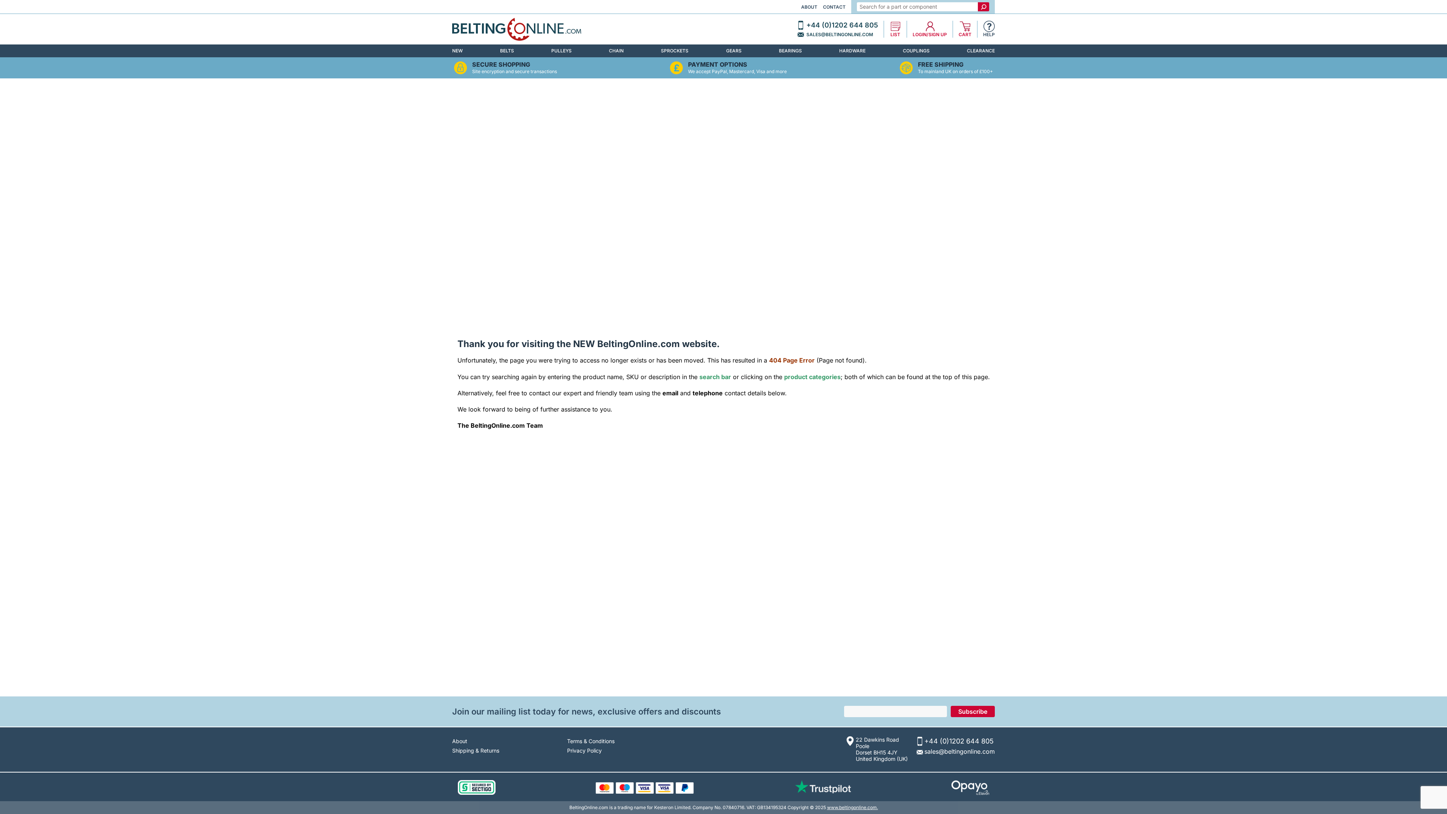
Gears (734, 51)
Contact (834, 7)
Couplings (916, 51)
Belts (507, 51)
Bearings (790, 51)
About (809, 7)
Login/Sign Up (930, 34)
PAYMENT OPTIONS (717, 64)
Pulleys (561, 51)
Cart (965, 34)
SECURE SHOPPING (501, 64)
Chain (616, 51)
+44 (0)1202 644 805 (842, 25)
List (895, 34)
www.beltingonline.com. (852, 807)
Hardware (852, 51)
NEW (457, 51)
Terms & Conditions (591, 741)
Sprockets (674, 51)
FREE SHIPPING (941, 64)
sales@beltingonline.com (839, 34)
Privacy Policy (584, 750)
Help (989, 34)
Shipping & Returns (475, 750)
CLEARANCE (981, 51)
